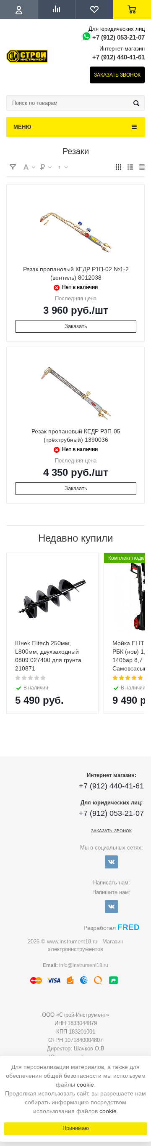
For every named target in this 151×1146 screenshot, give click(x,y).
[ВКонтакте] (111, 861)
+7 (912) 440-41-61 (118, 57)
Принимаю (75, 1128)
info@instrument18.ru (83, 965)
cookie (85, 1084)
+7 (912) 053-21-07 (118, 37)
